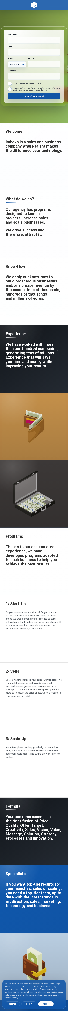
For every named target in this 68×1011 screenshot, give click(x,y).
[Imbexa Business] (34, 494)
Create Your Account (34, 96)
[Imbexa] (34, 4)
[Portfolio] (34, 966)
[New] (34, 426)
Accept (46, 1004)
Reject (29, 1004)
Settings (12, 1004)
